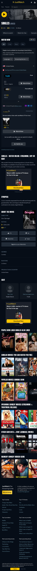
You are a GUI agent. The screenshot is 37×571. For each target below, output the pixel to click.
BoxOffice (4, 530)
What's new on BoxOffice (26, 533)
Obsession (5, 512)
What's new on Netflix (25, 520)
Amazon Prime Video (8, 523)
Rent (16, 44)
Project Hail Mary (7, 509)
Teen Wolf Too (6, 549)
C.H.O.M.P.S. (5, 546)
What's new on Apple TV (25, 527)
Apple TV (4, 525)
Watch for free (22, 33)
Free (9, 44)
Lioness (21, 512)
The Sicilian (5, 544)
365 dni (4, 507)
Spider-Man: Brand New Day (9, 505)
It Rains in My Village (7, 542)
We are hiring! (7, 492)
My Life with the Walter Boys (27, 505)
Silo (20, 502)
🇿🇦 (31, 39)
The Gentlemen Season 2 (25, 542)
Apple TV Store (6, 527)
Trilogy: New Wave (7, 502)
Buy (23, 44)
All (4, 44)
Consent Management (23, 491)
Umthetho (22, 507)
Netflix (4, 520)
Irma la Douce (6, 551)
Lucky (20, 509)
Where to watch (8, 33)
